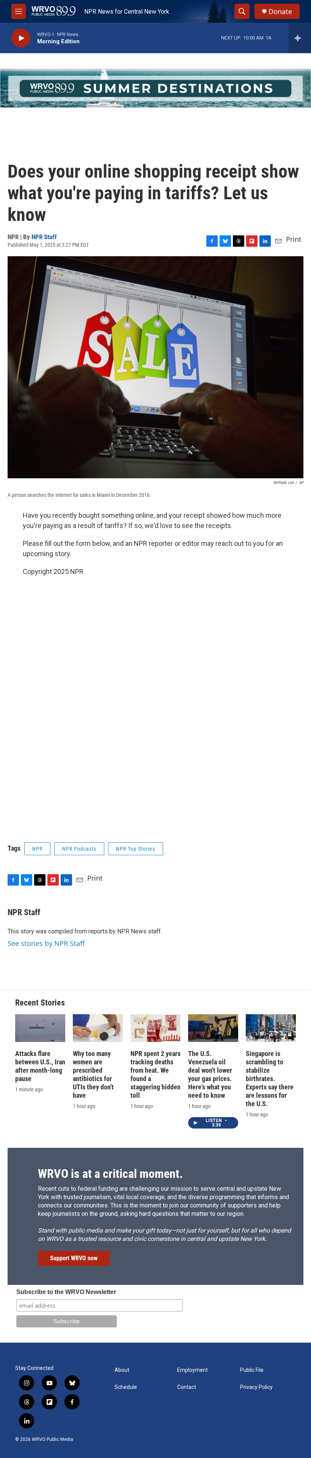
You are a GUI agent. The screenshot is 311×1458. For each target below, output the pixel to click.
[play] (21, 38)
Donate (280, 12)
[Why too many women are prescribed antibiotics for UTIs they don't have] (98, 1028)
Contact (186, 1387)
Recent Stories (40, 1002)
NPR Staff (44, 237)
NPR (37, 849)
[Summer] (155, 88)
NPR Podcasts (79, 849)
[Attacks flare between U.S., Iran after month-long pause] (40, 1028)
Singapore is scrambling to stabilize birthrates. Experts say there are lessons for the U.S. (270, 1079)
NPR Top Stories (135, 849)
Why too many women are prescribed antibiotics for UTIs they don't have (93, 1074)
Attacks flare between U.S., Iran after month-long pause (40, 1066)
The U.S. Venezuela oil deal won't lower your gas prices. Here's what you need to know (210, 1074)
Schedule (126, 1387)
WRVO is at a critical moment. (110, 1173)
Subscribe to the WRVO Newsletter (66, 1292)
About (122, 1370)
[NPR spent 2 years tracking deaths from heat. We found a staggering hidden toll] (155, 1028)
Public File (252, 1370)
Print (294, 239)
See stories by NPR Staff (46, 943)
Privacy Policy (256, 1387)
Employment (192, 1370)
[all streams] (300, 38)
